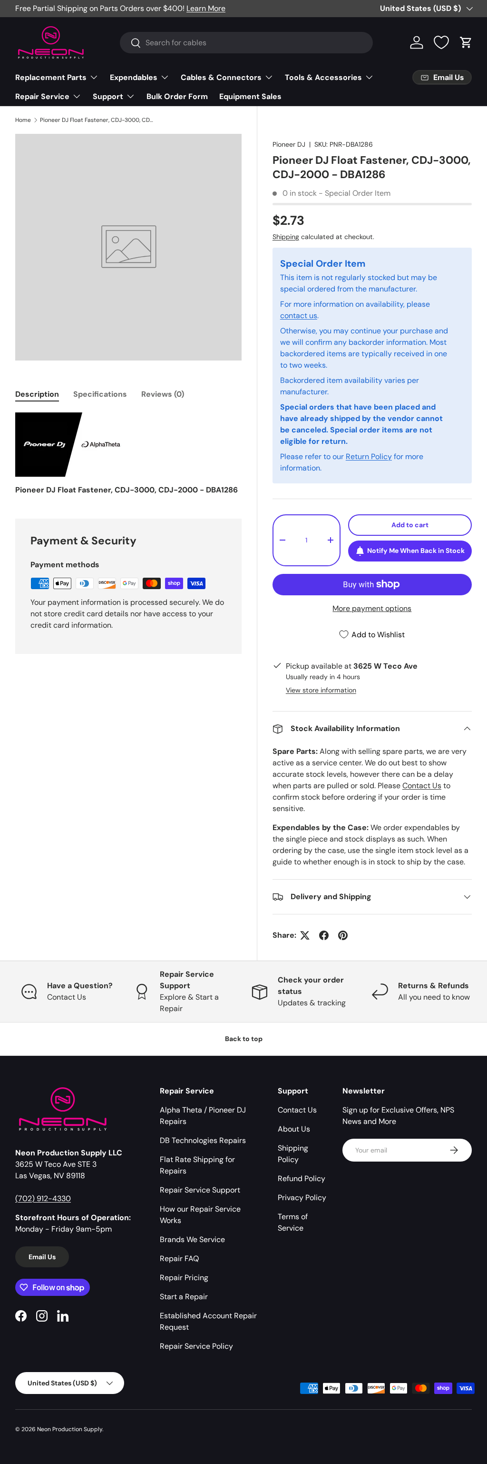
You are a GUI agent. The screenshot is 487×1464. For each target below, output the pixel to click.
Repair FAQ (179, 1258)
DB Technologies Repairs (203, 1140)
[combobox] (246, 42)
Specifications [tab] (100, 394)
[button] (466, 42)
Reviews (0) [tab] (162, 394)
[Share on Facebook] (323, 935)
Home (23, 120)
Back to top (244, 1038)
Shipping (286, 236)
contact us (298, 316)
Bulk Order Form (177, 96)
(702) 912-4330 (43, 1198)
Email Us (42, 1257)
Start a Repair (184, 1297)
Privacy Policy (302, 1198)
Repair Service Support (200, 1190)
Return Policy (369, 456)
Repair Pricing (184, 1278)
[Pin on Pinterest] (342, 935)
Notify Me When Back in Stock (416, 550)
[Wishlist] (441, 42)
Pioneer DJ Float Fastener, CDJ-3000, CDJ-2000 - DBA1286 (97, 120)
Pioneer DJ (289, 144)
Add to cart (410, 525)
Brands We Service (192, 1239)
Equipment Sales (250, 96)
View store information (321, 690)
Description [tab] (37, 394)
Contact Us (421, 786)
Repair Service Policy (196, 1346)
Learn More (205, 8)
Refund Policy (301, 1178)
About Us (294, 1129)
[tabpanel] (128, 454)
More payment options (371, 608)
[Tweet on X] (304, 935)
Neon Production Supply (69, 1429)
